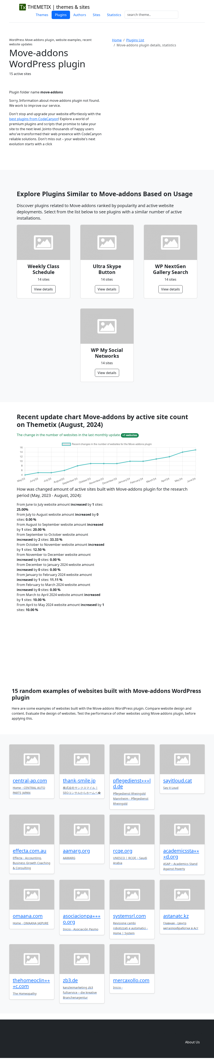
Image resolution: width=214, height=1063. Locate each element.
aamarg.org (76, 850)
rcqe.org (122, 850)
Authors (79, 15)
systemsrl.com (129, 916)
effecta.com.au (29, 850)
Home (117, 40)
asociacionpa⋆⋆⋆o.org (82, 919)
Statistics (114, 15)
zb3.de (70, 980)
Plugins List (135, 40)
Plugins (61, 15)
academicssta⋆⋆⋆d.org (181, 853)
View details (43, 289)
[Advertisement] (158, 85)
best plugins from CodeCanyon (33, 119)
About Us (192, 1042)
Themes (42, 15)
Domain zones (191, 1033)
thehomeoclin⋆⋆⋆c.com (31, 983)
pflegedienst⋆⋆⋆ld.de (132, 783)
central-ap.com (30, 780)
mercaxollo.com (131, 980)
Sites (96, 15)
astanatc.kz (176, 916)
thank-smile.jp (79, 780)
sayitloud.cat (177, 780)
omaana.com (28, 916)
